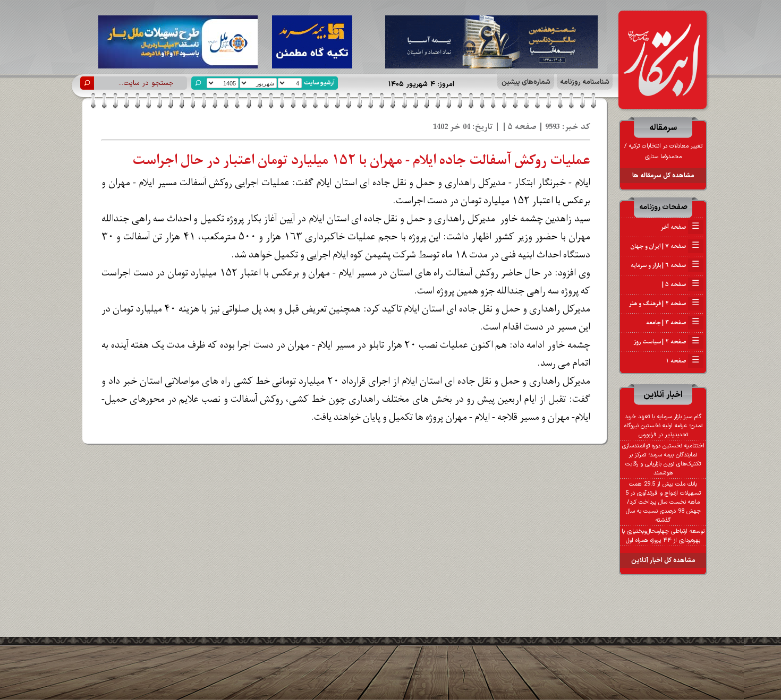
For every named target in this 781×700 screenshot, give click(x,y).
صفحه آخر (679, 227)
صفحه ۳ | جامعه (672, 323)
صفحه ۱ (682, 361)
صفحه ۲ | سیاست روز (666, 342)
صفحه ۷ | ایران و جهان (665, 246)
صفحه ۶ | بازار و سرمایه (665, 265)
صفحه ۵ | (680, 284)
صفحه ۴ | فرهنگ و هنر (664, 303)
